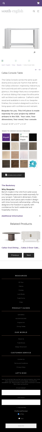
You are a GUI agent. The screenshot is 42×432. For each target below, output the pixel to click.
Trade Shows (21, 343)
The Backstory (8, 185)
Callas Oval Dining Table (13, 248)
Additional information (12, 216)
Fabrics (21, 286)
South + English (6, 65)
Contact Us (21, 359)
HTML (22, 414)
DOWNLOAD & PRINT (15, 175)
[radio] (6, 137)
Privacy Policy (21, 367)
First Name (21, 397)
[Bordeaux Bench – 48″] (36, 69)
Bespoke (19, 65)
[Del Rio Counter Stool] (39, 69)
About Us (21, 339)
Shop (13, 65)
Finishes (21, 290)
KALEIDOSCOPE (21, 318)
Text (21, 419)
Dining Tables (21, 326)
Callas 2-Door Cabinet (31, 248)
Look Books (21, 294)
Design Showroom (21, 347)
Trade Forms (21, 298)
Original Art (21, 322)
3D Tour (21, 282)
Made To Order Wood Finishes (16, 131)
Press (21, 302)
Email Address (21, 388)
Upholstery (21, 314)
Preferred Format (21, 411)
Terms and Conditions (21, 363)
